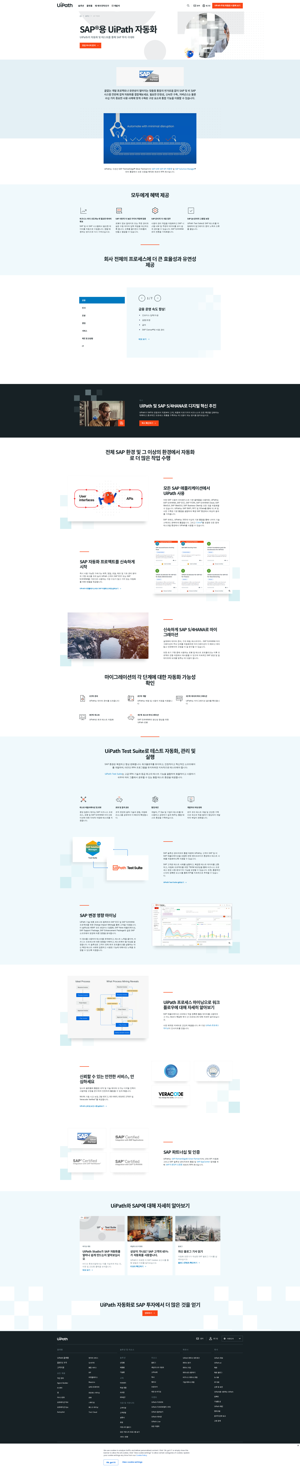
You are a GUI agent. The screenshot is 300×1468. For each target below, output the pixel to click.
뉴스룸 (216, 1377)
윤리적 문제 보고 (220, 1416)
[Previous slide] (142, 298)
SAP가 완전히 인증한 (174, 1164)
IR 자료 (216, 1382)
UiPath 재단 (218, 1406)
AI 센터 (59, 1388)
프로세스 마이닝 (94, 1392)
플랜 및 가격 (62, 1362)
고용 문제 (217, 1421)
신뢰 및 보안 (218, 1387)
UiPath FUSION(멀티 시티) (161, 1407)
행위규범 (217, 1411)
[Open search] (188, 5)
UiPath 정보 (218, 1358)
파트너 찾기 (187, 1363)
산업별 (122, 1362)
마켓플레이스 (93, 1377)
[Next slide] (157, 298)
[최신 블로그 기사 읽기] (197, 1245)
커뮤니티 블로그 (125, 1427)
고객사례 (154, 1372)
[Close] (298, 1445)
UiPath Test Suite (113, 773)
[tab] (102, 300)
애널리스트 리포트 (157, 1367)
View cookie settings (132, 1462)
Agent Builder (62, 1383)
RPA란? (123, 1397)
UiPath (155, 1421)
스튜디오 (92, 1402)
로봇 (90, 1397)
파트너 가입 (187, 1367)
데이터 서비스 (93, 1358)
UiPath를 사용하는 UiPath (223, 1392)
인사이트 (92, 1363)
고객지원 (60, 1367)
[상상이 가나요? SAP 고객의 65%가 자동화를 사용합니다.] (150, 1245)
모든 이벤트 (155, 1426)
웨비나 (153, 1382)
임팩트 (216, 1396)
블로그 (153, 1362)
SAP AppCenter (203, 1161)
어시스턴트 (61, 1397)
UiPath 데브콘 (156, 1416)
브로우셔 (154, 1387)
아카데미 (123, 1383)
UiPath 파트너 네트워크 (191, 1358)
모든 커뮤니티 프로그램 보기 (130, 1432)
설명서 (122, 1417)
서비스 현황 (124, 1437)
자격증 (122, 1392)
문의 (201, 1338)
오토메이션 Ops (62, 1407)
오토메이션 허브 (62, 1402)
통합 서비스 (93, 1367)
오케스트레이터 (94, 1387)
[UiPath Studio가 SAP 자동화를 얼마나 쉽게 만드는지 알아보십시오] (102, 1245)
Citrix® (199, 522)
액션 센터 (60, 1378)
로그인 (215, 1338)
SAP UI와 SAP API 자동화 (162, 168)
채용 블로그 (218, 1372)
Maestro (92, 1382)
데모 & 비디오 (156, 1391)
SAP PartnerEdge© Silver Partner (186, 1158)
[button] (150, 138)
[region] (150, 1456)
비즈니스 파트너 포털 (190, 1377)
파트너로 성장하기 (189, 1372)
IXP (90, 1372)
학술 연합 (123, 1387)
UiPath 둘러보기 (157, 1412)
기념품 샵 (217, 1401)
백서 (152, 1377)
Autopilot (61, 1412)
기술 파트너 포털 (188, 1382)
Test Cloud (93, 1412)
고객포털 (123, 1412)
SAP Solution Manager (185, 168)
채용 (215, 1367)
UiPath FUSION (157, 1402)
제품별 (122, 1367)
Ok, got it (111, 1462)
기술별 (122, 1372)
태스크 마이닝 (93, 1407)
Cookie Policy (141, 1455)
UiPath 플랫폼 (63, 1357)
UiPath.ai (217, 1363)
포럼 (121, 1422)
